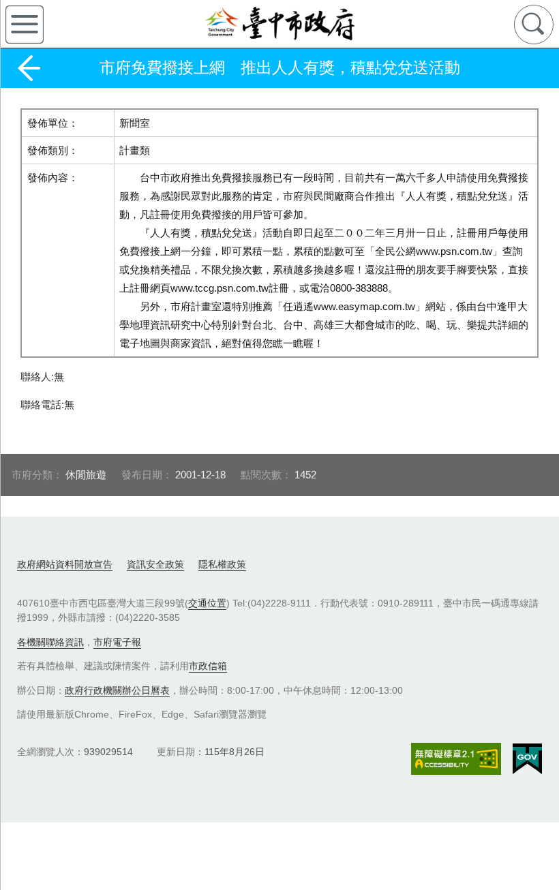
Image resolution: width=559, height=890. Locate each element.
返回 (28, 68)
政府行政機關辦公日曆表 (117, 690)
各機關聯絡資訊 (50, 641)
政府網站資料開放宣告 (64, 564)
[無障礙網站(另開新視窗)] (456, 759)
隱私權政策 (222, 564)
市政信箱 (208, 665)
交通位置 (207, 603)
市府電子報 (117, 641)
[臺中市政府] (279, 23)
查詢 (534, 24)
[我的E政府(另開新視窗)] (527, 759)
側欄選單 (24, 24)
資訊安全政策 (155, 564)
